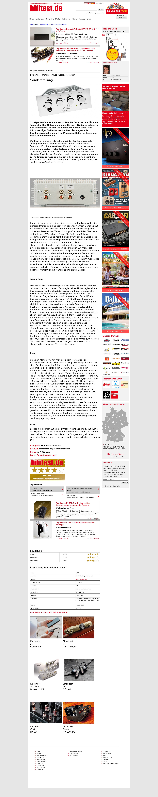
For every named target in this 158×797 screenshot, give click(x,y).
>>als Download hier (110, 62)
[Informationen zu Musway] (107, 364)
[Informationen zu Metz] (125, 359)
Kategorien (66, 19)
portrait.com (74, 756)
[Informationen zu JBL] (107, 359)
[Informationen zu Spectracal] (116, 368)
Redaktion (40, 757)
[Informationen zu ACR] (107, 340)
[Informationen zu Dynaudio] (116, 345)
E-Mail (112, 77)
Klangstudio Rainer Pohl (116, 457)
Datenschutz (107, 757)
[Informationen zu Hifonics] (125, 354)
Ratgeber (82, 19)
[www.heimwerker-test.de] (124, 390)
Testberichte (39, 19)
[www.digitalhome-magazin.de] (106, 390)
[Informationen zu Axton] (125, 340)
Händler (74, 19)
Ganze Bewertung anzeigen (43, 455)
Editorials (39, 769)
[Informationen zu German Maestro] (125, 350)
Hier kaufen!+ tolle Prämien (121, 16)
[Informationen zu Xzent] (116, 373)
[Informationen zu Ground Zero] (107, 354)
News (31, 19)
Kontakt (105, 761)
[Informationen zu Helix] (116, 354)
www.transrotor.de (81, 579)
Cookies (105, 759)
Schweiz (108, 444)
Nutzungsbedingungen (111, 763)
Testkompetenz (42, 755)
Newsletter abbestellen (112, 486)
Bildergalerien (41, 761)
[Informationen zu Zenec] (125, 373)
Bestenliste (50, 19)
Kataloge (39, 763)
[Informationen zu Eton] (116, 350)
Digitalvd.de (74, 753)
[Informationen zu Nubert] (116, 364)
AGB (104, 755)
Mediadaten (107, 753)
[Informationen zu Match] (116, 359)
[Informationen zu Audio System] (116, 340)
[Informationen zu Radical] (107, 368)
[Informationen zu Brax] (107, 345)
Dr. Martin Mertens (115, 75)
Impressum (107, 751)
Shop (89, 19)
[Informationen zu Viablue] (107, 373)
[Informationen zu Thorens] (125, 368)
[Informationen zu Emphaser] (125, 345)
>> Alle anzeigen (93, 43)
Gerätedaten (41, 759)
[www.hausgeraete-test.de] (115, 390)
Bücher (39, 753)
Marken (58, 19)
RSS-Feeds (40, 765)
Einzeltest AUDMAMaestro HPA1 (37, 686)
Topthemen (40, 767)
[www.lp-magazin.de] (106, 400)
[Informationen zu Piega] (125, 364)
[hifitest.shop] (114, 400)
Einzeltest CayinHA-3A (35, 729)
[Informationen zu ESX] (107, 350)
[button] (98, 192)
